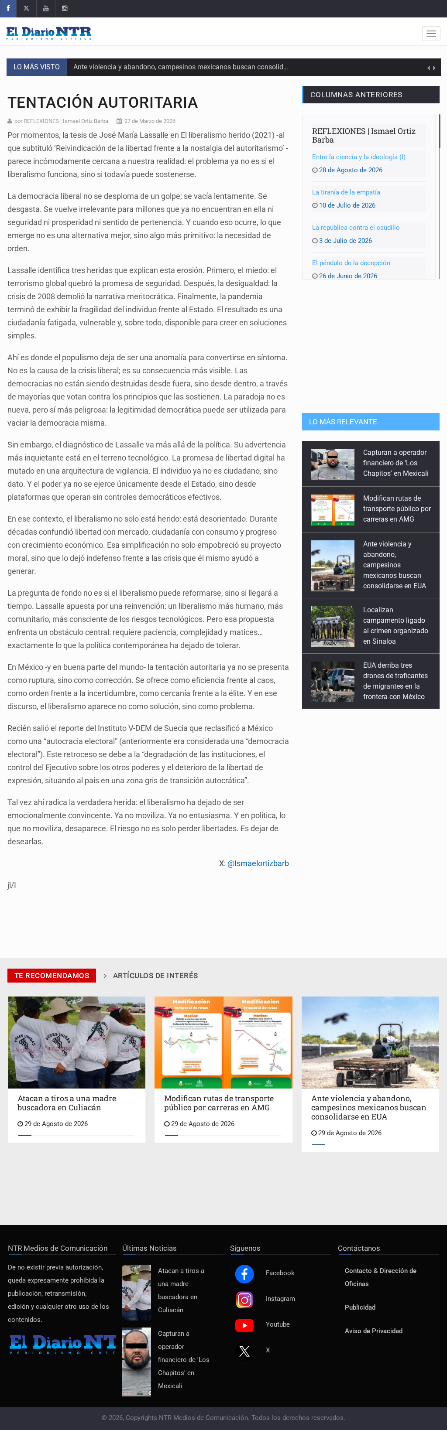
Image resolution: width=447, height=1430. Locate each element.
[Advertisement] (371, 345)
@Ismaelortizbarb (258, 863)
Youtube (278, 1324)
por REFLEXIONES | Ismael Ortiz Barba (61, 121)
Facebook (280, 1273)
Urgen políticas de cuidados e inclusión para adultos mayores (396, 685)
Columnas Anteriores (356, 94)
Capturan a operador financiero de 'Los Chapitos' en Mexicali (184, 1360)
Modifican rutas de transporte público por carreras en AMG (397, 463)
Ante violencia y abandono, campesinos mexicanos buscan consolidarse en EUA (196, 67)
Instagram (280, 1299)
